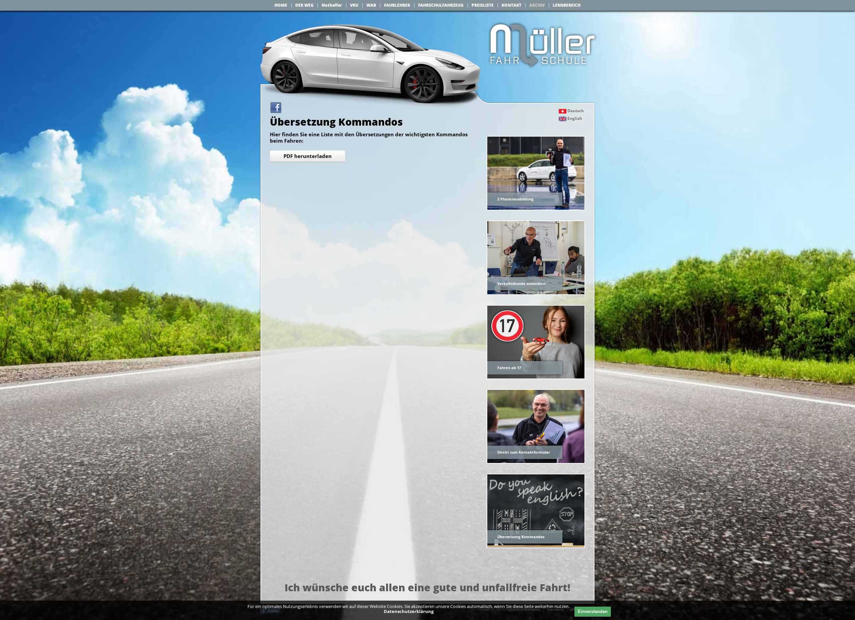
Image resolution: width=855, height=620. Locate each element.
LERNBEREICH (566, 5)
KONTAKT (511, 5)
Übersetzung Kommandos (520, 536)
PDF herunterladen (308, 156)
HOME (281, 5)
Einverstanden (593, 611)
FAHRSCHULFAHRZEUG (441, 5)
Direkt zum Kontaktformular (523, 452)
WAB (371, 5)
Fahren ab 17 (509, 367)
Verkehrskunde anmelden (521, 283)
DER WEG (304, 5)
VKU (354, 5)
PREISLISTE (483, 5)
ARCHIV (537, 5)
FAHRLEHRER (397, 5)
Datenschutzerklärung (409, 611)
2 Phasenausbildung (515, 198)
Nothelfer (332, 5)
